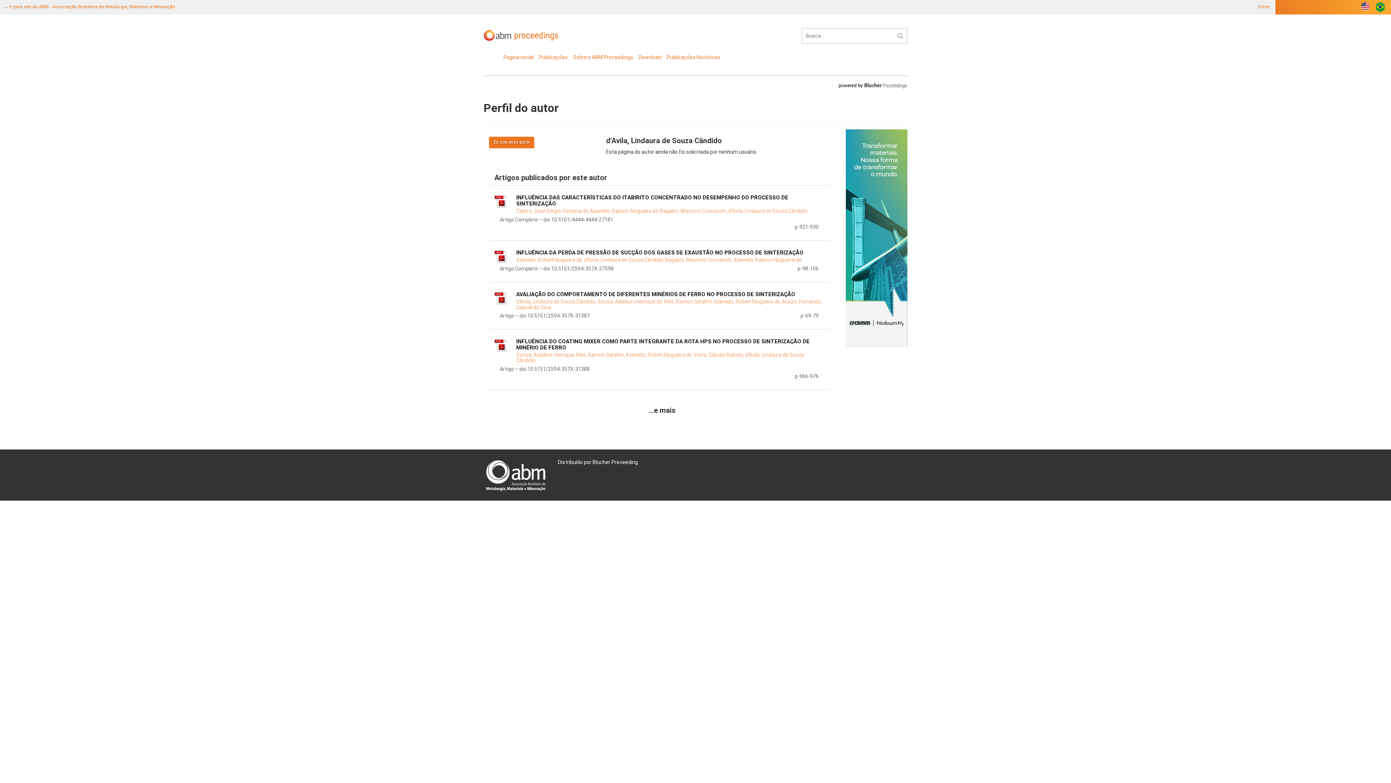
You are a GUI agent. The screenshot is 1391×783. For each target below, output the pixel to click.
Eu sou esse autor (512, 142)
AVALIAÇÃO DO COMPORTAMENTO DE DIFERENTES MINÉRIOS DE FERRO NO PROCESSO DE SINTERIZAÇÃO (655, 294)
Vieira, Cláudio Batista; (719, 355)
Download (650, 57)
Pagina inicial (519, 57)
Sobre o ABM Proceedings (603, 57)
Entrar (1264, 6)
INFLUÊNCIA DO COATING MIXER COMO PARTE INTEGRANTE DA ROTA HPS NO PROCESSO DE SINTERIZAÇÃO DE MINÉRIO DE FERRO (663, 344)
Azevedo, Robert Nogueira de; (550, 260)
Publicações (553, 57)
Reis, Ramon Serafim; (689, 301)
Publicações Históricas (693, 57)
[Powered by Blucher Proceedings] (872, 85)
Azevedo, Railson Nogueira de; (625, 211)
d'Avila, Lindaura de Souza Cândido (767, 211)
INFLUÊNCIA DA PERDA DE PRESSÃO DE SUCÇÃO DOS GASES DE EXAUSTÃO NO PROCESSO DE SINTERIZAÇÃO (659, 252)
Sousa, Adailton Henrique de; (631, 301)
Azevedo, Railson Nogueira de (767, 260)
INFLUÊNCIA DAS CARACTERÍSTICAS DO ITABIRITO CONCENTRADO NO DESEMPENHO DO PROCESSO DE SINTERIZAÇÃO (652, 200)
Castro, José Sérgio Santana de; (553, 211)
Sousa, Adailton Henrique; (546, 355)
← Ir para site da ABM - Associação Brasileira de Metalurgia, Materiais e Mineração (89, 6)
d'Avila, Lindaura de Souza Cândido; (624, 260)
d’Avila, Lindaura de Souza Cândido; (557, 301)
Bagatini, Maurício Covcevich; (694, 211)
